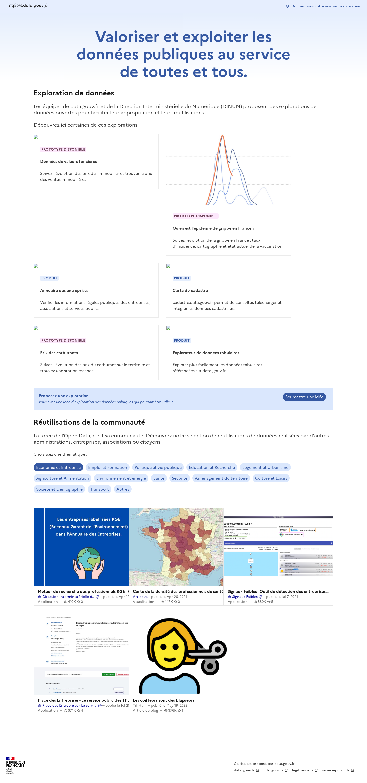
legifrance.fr (302, 770)
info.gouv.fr (273, 770)
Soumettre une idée (304, 397)
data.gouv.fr (84, 106)
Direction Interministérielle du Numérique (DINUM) (180, 106)
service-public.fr (336, 770)
